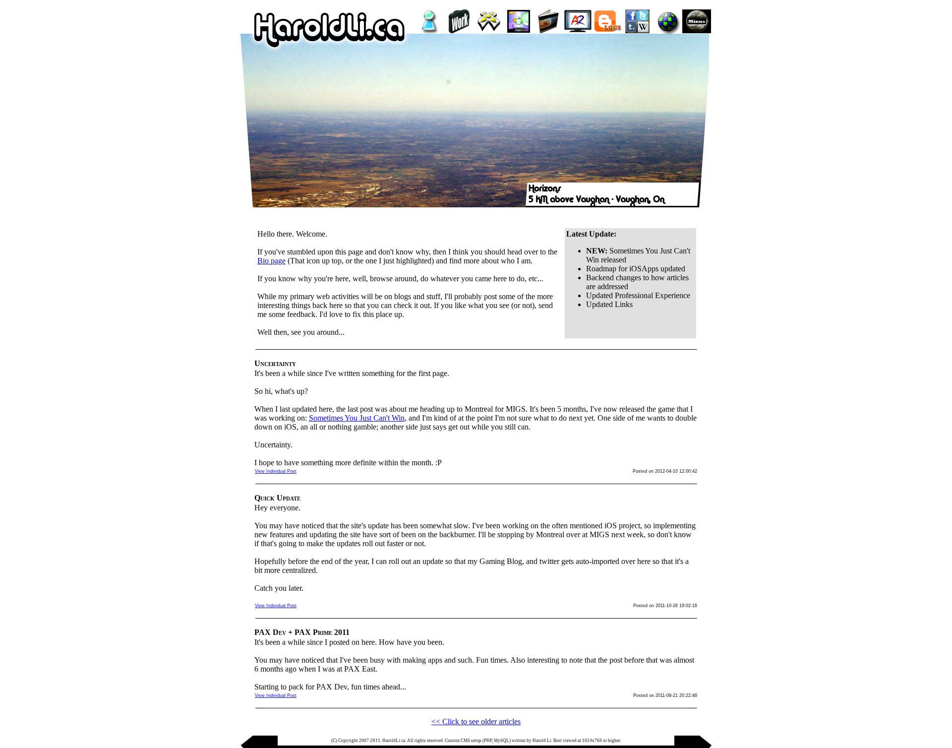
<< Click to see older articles (476, 721)
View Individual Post (276, 471)
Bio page (271, 260)
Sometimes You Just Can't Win (357, 418)
